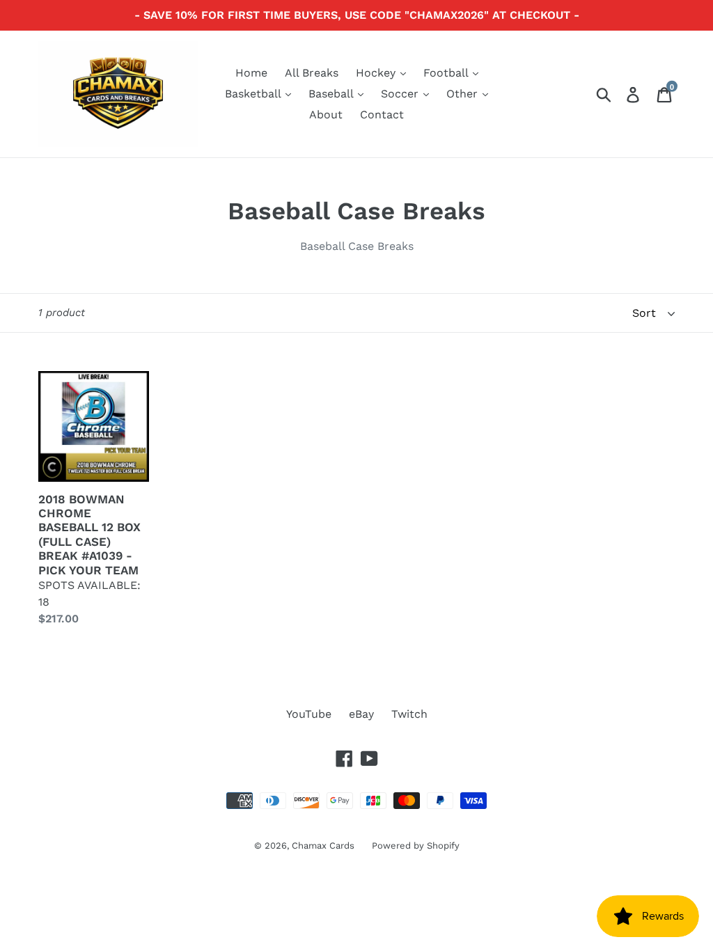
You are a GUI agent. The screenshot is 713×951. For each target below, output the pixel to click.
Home (251, 72)
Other (463, 93)
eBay (361, 714)
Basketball (254, 93)
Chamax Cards (323, 845)
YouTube (308, 714)
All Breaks (311, 72)
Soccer (401, 93)
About (326, 114)
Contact (382, 114)
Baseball (332, 93)
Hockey (377, 72)
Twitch (409, 714)
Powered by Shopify (416, 845)
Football (447, 72)
